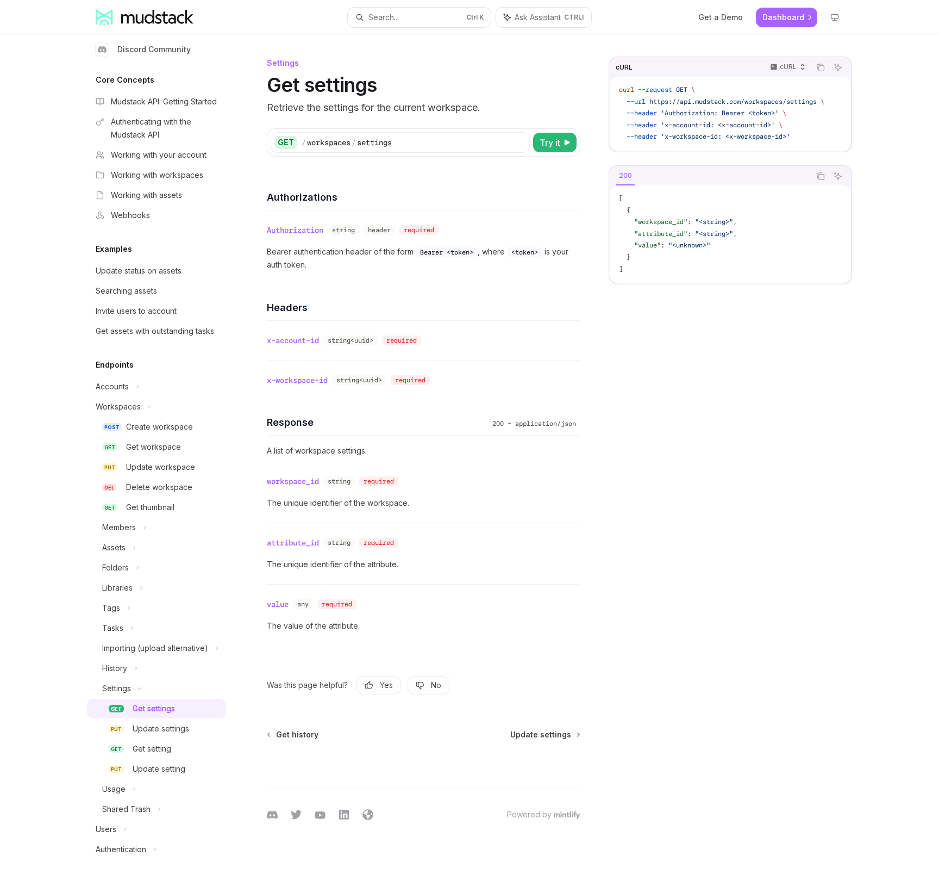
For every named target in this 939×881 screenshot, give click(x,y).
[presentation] (165, 458)
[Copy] (519, 142)
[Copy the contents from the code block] (820, 67)
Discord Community (154, 49)
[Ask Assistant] (838, 67)
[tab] (625, 175)
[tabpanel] (730, 234)
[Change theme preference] (834, 17)
